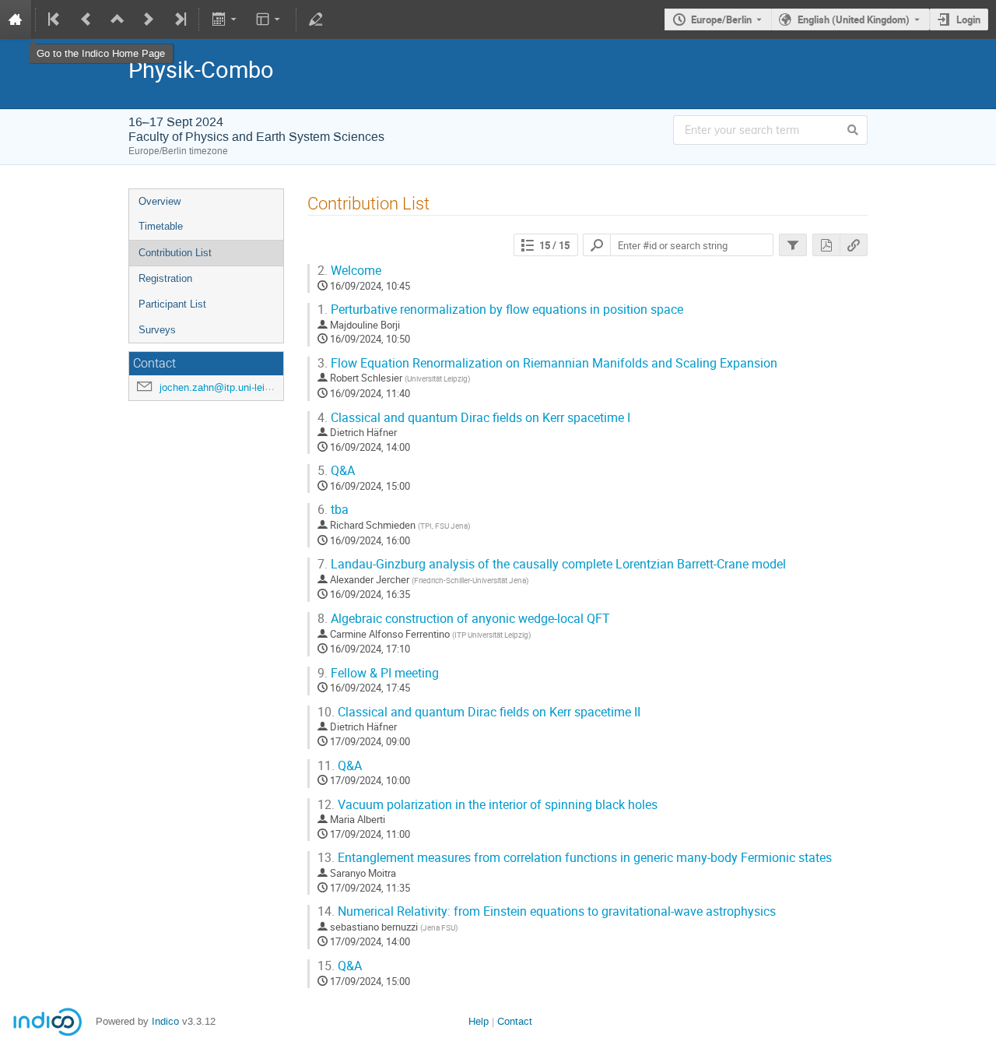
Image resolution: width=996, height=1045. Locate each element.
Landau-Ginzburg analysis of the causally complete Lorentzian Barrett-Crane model (551, 564)
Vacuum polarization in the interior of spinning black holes (487, 805)
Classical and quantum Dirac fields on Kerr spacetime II (478, 712)
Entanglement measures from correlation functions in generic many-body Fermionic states (574, 858)
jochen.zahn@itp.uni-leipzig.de (228, 387)
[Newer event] (148, 19)
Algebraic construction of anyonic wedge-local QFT (463, 618)
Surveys (157, 330)
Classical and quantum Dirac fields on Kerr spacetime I (473, 418)
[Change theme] (269, 19)
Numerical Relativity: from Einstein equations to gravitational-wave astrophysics (546, 911)
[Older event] (86, 19)
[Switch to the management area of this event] (315, 19)
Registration (165, 278)
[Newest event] (179, 19)
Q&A (336, 471)
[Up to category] (117, 19)
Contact (514, 1021)
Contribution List (175, 253)
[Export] (225, 19)
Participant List (172, 304)
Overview (160, 201)
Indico (165, 1021)
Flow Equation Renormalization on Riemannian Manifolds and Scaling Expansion (547, 363)
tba (333, 509)
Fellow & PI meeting (378, 673)
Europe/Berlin (721, 19)
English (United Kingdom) (854, 19)
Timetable (161, 226)
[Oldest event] (55, 19)
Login (968, 19)
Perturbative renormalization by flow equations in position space (500, 309)
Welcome (349, 270)
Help (478, 1021)
